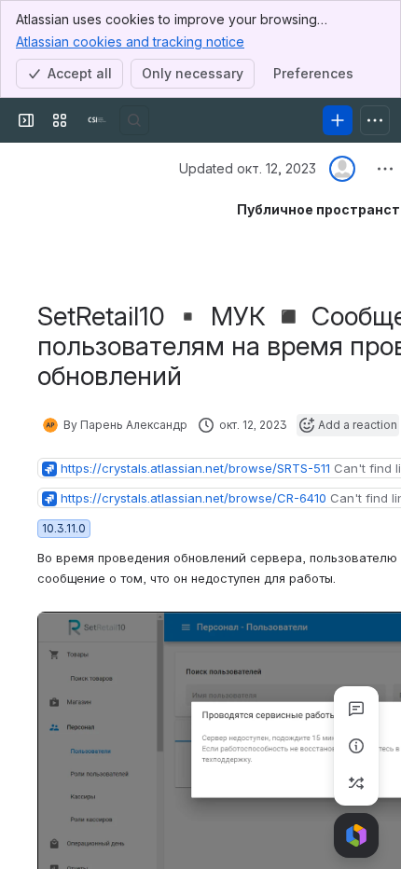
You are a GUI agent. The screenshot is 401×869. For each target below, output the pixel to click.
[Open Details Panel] (356, 746)
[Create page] (356, 783)
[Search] (134, 120)
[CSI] (97, 120)
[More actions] (385, 169)
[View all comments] (356, 709)
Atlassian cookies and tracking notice (130, 41)
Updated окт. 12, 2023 (247, 168)
